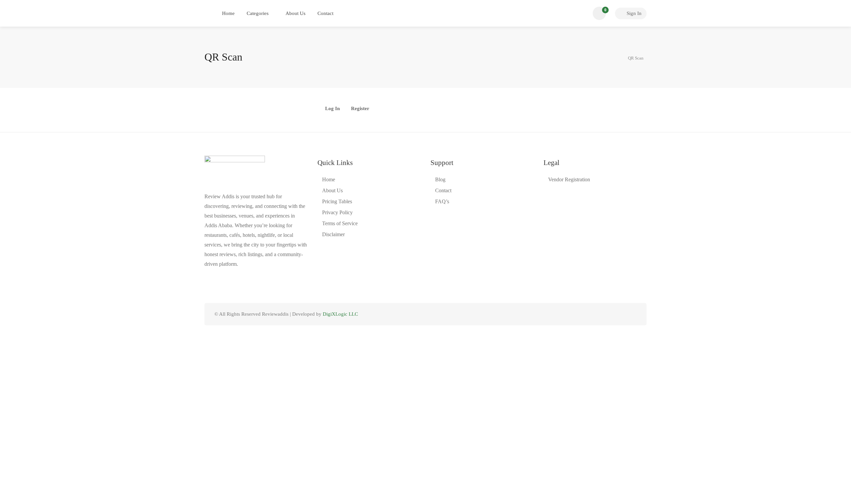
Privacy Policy (337, 212)
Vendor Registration (569, 179)
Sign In (633, 13)
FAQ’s (442, 201)
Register (360, 108)
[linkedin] (610, 314)
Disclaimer (333, 234)
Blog (440, 179)
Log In (332, 108)
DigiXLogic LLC (340, 314)
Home (228, 13)
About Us (295, 13)
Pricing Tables (337, 201)
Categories (258, 13)
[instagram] (632, 314)
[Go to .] (617, 57)
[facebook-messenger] (621, 314)
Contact (325, 13)
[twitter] (599, 314)
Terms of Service (340, 223)
